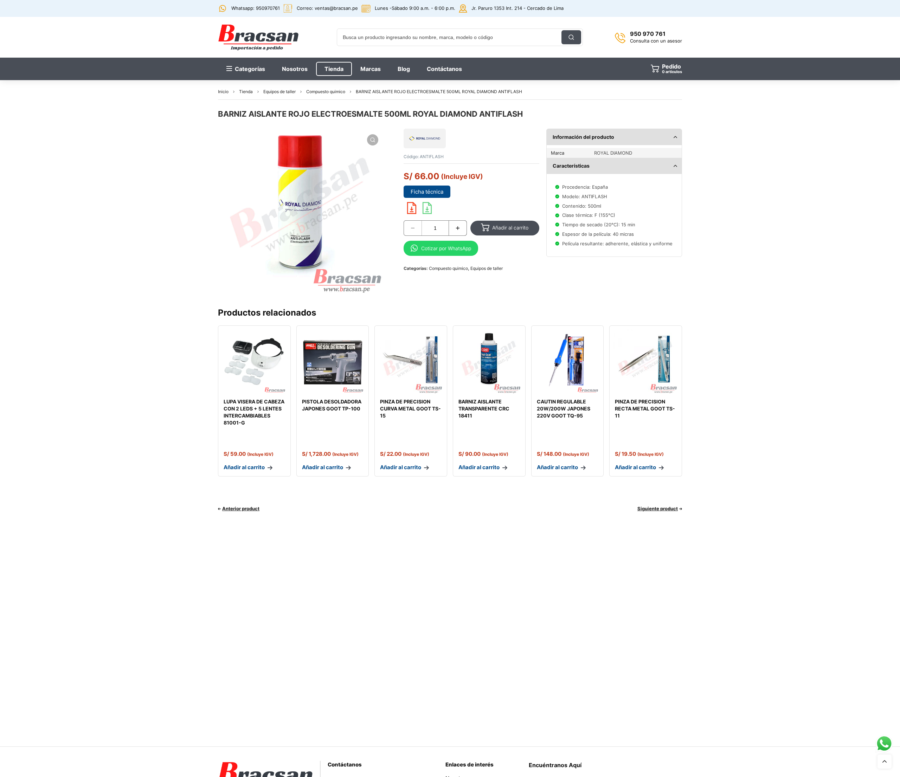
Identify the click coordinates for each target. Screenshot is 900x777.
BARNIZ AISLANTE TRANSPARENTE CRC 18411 (483, 409)
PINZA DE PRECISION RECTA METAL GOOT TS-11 (645, 409)
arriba (885, 762)
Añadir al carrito (510, 228)
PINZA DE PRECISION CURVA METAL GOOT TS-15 (410, 409)
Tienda (246, 91)
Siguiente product (657, 508)
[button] (372, 139)
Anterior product (240, 508)
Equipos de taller (279, 91)
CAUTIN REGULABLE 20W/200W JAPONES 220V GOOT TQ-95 (563, 409)
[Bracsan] (258, 37)
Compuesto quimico (325, 91)
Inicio (223, 91)
